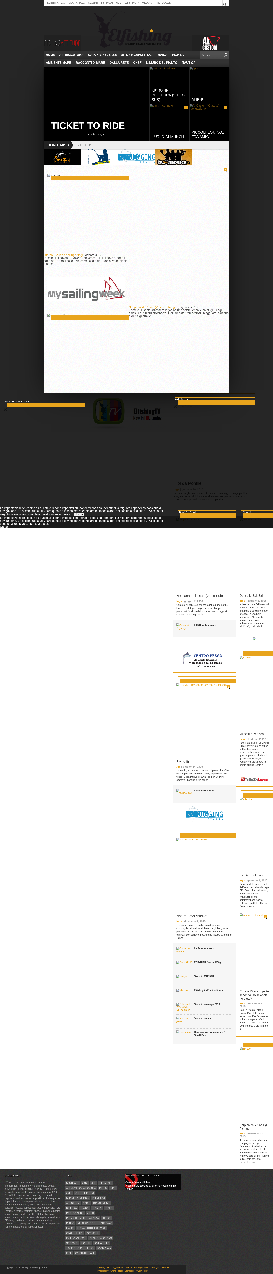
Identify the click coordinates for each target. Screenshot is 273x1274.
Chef (137, 62)
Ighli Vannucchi (76, 1238)
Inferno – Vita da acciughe (61, 255)
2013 (93, 1183)
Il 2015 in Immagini (205, 625)
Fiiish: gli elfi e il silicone (208, 990)
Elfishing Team (56, 2)
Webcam (147, 2)
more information (62, 514)
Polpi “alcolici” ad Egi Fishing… (254, 1127)
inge (69, 1253)
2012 (84, 1183)
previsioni (98, 1198)
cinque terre (74, 1233)
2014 (69, 1193)
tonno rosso (101, 1203)
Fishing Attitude (111, 2)
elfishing (105, 1183)
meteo (103, 1188)
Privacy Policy (142, 1271)
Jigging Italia (77, 2)
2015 (77, 1193)
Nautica (189, 62)
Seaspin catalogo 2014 (207, 1004)
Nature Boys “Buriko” (191, 916)
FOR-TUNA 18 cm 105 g (207, 962)
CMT (112, 1188)
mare (86, 1203)
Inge (81, 255)
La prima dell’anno (252, 875)
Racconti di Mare (90, 62)
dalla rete (119, 62)
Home (50, 54)
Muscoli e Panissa (252, 733)
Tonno (109, 1208)
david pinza (104, 1248)
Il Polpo (89, 1193)
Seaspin (93, 2)
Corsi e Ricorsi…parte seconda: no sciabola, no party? (254, 995)
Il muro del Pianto (161, 62)
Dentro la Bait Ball (252, 595)
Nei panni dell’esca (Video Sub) (150, 307)
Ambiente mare (58, 62)
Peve (243, 739)
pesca (70, 1223)
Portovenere (74, 1213)
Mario (70, 1228)
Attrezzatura (71, 54)
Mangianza (105, 1223)
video (90, 1213)
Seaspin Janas (202, 1018)
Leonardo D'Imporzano (91, 1228)
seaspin (97, 1208)
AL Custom (72, 1203)
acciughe (93, 1233)
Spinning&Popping (136, 54)
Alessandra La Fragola (81, 1188)
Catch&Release (85, 1253)
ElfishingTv (131, 2)
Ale (178, 766)
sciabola (71, 1243)
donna (106, 1218)
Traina (162, 54)
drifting (71, 1208)
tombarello (101, 1243)
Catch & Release (102, 54)
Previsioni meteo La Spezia (82, 1218)
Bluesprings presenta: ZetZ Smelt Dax (209, 1034)
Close (4, 526)
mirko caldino (86, 1223)
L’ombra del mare (204, 790)
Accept (79, 514)
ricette (85, 1243)
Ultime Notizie (116, 1271)
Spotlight (72, 1183)
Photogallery (165, 2)
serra (90, 1248)
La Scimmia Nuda (204, 948)
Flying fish (183, 761)
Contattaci (129, 1271)
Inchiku (178, 54)
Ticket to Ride (85, 145)
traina (84, 1208)
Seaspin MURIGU (204, 976)
